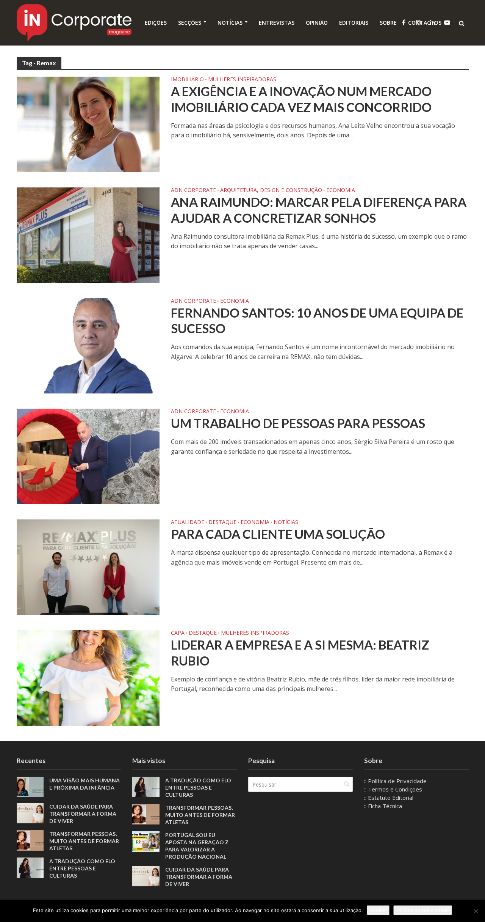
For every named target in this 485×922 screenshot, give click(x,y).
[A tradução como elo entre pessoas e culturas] (30, 867)
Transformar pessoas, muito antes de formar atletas (84, 841)
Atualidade (187, 522)
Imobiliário (187, 80)
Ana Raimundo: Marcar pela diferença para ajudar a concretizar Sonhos (318, 209)
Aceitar (378, 910)
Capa (178, 633)
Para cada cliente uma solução (278, 533)
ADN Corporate (193, 190)
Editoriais (353, 22)
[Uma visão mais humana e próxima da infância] (30, 786)
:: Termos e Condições (393, 789)
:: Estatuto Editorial (388, 797)
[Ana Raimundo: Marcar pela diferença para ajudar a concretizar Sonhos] (88, 234)
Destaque (222, 522)
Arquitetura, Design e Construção (271, 190)
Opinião (317, 22)
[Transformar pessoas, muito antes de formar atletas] (30, 839)
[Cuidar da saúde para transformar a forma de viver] (30, 812)
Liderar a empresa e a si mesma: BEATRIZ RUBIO (300, 652)
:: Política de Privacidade (395, 781)
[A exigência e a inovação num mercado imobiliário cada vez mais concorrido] (88, 124)
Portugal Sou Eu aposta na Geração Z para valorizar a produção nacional (196, 846)
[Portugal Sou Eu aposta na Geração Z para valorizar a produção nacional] (146, 841)
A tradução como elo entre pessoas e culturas (82, 868)
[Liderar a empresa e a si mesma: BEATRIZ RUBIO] (88, 677)
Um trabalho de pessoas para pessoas (298, 423)
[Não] (475, 911)
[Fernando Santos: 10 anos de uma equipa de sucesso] (88, 345)
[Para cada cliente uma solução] (88, 566)
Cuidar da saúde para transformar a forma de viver (82, 813)
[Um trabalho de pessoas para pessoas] (88, 456)
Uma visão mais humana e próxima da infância (84, 784)
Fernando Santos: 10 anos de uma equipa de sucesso (317, 320)
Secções (189, 22)
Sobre (388, 22)
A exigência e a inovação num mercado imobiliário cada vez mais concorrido (301, 99)
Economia (340, 190)
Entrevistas (276, 22)
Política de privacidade (422, 910)
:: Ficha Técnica (383, 806)
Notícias (229, 22)
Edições (156, 22)
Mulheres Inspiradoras (242, 80)
